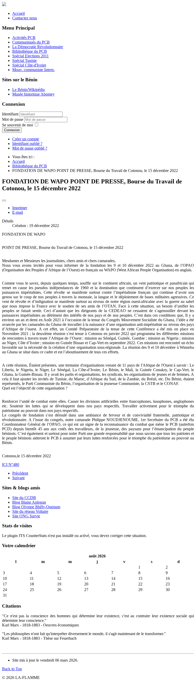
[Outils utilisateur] (4, 200)
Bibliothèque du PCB (29, 51)
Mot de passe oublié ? (29, 148)
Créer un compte (25, 139)
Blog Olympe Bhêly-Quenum (36, 507)
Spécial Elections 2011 (30, 56)
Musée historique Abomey (33, 94)
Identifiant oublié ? (27, 143)
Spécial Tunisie (24, 60)
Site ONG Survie (26, 516)
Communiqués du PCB (31, 42)
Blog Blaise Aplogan (29, 502)
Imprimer (19, 208)
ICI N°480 (10, 464)
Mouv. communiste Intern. (33, 70)
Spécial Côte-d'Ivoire (29, 65)
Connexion (12, 130)
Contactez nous (24, 18)
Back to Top (12, 669)
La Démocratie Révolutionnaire (37, 47)
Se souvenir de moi (17, 125)
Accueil (18, 13)
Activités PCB (23, 37)
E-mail (17, 212)
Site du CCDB (24, 497)
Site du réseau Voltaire (30, 511)
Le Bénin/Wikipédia (28, 89)
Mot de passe (13, 119)
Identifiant (10, 114)
